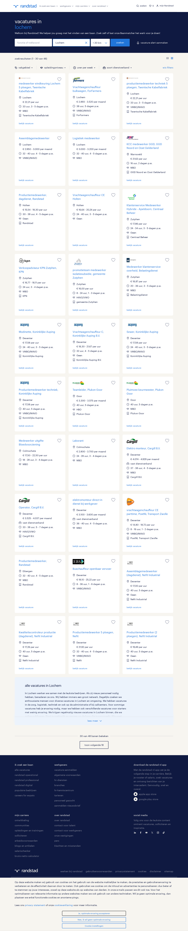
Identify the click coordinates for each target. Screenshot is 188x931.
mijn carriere (22, 815)
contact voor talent (64, 825)
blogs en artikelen (25, 845)
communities (22, 825)
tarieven (58, 795)
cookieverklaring (63, 905)
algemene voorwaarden (67, 775)
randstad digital (23, 785)
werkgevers (65, 6)
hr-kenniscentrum (64, 790)
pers (56, 840)
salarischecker (22, 850)
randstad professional (27, 780)
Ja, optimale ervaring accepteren (94, 913)
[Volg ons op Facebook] (141, 832)
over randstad (99, 6)
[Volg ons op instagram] (159, 832)
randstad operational (26, 775)
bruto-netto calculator (27, 856)
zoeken (120, 42)
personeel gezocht (64, 800)
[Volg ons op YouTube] (147, 832)
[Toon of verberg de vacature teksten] (169, 58)
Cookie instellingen (94, 926)
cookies (142, 871)
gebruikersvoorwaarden (99, 871)
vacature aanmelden (65, 769)
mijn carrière (81, 6)
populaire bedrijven (25, 790)
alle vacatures (22, 769)
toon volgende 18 (94, 745)
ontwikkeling (22, 820)
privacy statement (35, 905)
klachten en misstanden (67, 845)
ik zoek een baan (47, 6)
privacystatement (125, 871)
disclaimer (155, 871)
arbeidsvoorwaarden (26, 840)
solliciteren (21, 835)
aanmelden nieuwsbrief (67, 805)
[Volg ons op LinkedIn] (135, 832)
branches (59, 785)
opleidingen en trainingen (29, 830)
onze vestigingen (63, 835)
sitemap (168, 871)
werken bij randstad (71, 871)
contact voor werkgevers (68, 830)
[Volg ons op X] (153, 832)
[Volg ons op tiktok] (164, 832)
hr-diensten (60, 780)
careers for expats (25, 795)
